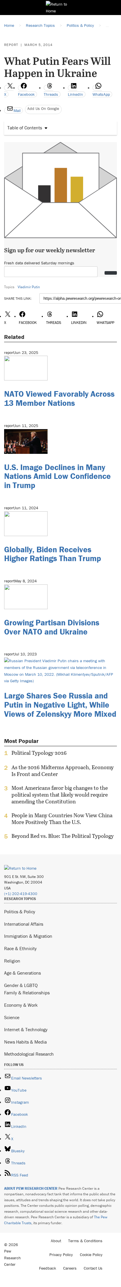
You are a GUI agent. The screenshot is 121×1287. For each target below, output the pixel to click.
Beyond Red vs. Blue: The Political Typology (62, 836)
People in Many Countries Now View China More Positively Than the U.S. (61, 818)
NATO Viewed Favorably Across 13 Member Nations (59, 398)
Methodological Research (29, 1054)
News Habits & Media (25, 1042)
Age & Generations (22, 973)
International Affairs (23, 924)
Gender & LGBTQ (21, 985)
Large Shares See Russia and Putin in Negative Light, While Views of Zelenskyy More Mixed (60, 705)
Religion (12, 961)
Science (11, 1017)
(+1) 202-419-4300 (20, 893)
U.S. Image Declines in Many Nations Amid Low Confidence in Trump (57, 476)
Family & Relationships (27, 993)
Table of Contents (24, 128)
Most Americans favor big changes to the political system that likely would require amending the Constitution (59, 795)
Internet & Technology (26, 1029)
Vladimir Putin (29, 286)
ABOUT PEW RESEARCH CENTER (31, 1188)
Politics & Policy (19, 911)
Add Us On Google (43, 108)
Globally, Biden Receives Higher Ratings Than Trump (52, 553)
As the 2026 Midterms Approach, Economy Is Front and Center (62, 770)
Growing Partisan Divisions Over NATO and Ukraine (51, 627)
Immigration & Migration (28, 936)
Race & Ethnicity (20, 948)
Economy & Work (21, 1005)
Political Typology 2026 (39, 753)
